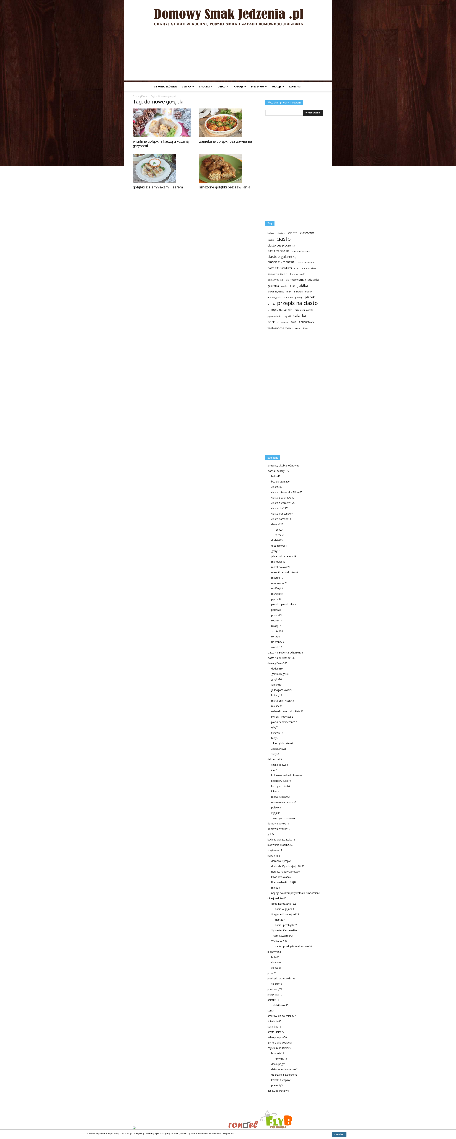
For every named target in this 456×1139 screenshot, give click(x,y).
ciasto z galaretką (282, 256)
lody (279, 529)
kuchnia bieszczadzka (281, 839)
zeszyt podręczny (278, 1090)
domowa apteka (278, 823)
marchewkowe (280, 567)
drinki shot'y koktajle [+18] (287, 866)
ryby (274, 727)
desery (277, 524)
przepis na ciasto (297, 303)
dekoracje (275, 759)
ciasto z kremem (281, 262)
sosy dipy (274, 1026)
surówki (277, 732)
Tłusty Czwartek (282, 935)
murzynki (277, 593)
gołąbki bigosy (280, 674)
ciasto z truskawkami (280, 268)
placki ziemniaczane (284, 722)
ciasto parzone (281, 519)
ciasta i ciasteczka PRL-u (286, 492)
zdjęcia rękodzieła (279, 1048)
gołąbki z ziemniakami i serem (158, 187)
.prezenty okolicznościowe (283, 465)
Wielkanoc (279, 941)
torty (275, 636)
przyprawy (275, 994)
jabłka (303, 285)
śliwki (305, 328)
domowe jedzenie (277, 274)
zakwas (276, 967)
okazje (276, 86)
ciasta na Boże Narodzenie (285, 652)
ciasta (293, 233)
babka (271, 233)
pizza (272, 973)
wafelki (276, 647)
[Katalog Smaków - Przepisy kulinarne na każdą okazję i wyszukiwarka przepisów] (179, 1128)
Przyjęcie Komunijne (285, 914)
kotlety (276, 695)
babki (275, 476)
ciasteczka (307, 233)
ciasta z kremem (283, 503)
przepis (271, 304)
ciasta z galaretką (282, 497)
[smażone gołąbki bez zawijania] (228, 168)
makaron (298, 291)
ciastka (271, 239)
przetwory (275, 989)
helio (292, 285)
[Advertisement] (228, 56)
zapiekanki (278, 748)
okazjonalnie (277, 898)
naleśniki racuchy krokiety (287, 711)
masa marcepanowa (283, 802)
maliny (308, 291)
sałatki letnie (280, 1005)
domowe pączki (297, 274)
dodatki (277, 540)
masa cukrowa (280, 796)
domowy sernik (275, 279)
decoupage (278, 1064)
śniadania (274, 1021)
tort (294, 322)
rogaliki (276, 620)
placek (310, 297)
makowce (278, 561)
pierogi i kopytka (282, 716)
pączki (287, 316)
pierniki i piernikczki (283, 604)
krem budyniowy (276, 291)
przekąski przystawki (281, 978)
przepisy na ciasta (304, 309)
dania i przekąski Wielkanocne (293, 946)
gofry (275, 551)
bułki (275, 957)
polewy (276, 807)
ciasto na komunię (301, 251)
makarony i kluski (282, 700)
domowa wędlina (279, 829)
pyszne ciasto (274, 316)
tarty (274, 738)
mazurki (277, 577)
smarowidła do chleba (282, 1016)
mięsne (277, 706)
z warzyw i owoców (283, 818)
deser (297, 268)
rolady (276, 625)
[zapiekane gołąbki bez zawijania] (228, 122)
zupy (275, 754)
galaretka (273, 285)
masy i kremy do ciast (284, 572)
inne (274, 770)
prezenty (277, 1085)
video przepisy (277, 1037)
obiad (222, 86)
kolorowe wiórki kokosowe (287, 775)
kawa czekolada (281, 877)
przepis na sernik (280, 310)
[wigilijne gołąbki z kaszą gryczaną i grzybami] (162, 122)
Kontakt (295, 86)
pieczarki (288, 297)
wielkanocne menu (280, 328)
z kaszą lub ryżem (282, 743)
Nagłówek (275, 850)
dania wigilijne (284, 909)
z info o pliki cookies (280, 1042)
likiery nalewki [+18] (284, 882)
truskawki (307, 322)
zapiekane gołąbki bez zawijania (225, 141)
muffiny (277, 588)
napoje (238, 86)
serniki (277, 631)
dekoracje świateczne (284, 1069)
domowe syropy (282, 861)
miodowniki (279, 583)
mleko (275, 887)
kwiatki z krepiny (281, 1080)
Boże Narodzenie (283, 903)
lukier (275, 791)
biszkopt (281, 233)
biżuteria (277, 1053)
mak (288, 291)
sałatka (299, 315)
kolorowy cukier (281, 780)
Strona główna (165, 86)
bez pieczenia (280, 481)
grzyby (284, 286)
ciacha (186, 86)
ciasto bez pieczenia (281, 245)
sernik (273, 322)
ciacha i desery (279, 471)
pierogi (298, 297)
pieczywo (257, 86)
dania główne (277, 663)
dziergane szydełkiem (284, 1074)
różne (279, 535)
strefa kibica (276, 1032)
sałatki (204, 86)
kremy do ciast (280, 786)
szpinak (284, 322)
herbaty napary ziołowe (285, 871)
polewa (276, 609)
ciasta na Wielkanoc (281, 658)
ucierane (277, 642)
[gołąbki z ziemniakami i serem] (162, 168)
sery (271, 1010)
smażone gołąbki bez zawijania (224, 187)
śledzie (276, 983)
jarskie (276, 684)
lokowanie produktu (280, 845)
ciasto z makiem (305, 262)
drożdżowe (279, 545)
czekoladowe (279, 764)
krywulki (281, 1058)
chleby (276, 962)
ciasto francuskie (278, 251)
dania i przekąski (286, 925)
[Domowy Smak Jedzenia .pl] (228, 14)
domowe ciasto (309, 268)
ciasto (283, 239)
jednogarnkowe (281, 690)
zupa (297, 328)
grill (271, 834)
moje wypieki (274, 297)
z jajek (275, 812)
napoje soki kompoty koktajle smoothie (295, 893)
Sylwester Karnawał (284, 930)
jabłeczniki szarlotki (283, 556)
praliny (276, 615)
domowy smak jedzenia (302, 279)
